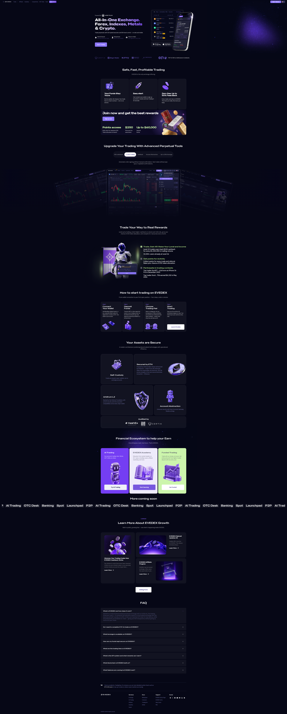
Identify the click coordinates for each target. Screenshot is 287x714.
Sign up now (108, 119)
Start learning (144, 487)
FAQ (157, 704)
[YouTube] (177, 698)
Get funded (173, 487)
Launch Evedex (176, 327)
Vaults (130, 707)
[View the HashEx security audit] (131, 424)
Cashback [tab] (140, 154)
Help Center (158, 702)
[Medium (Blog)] (180, 698)
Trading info (145, 702)
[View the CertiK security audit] (155, 424)
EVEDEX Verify (159, 700)
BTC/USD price (108, 687)
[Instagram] (184, 698)
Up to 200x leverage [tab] (166, 154)
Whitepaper (144, 697)
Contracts (144, 700)
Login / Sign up (275, 1)
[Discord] (175, 698)
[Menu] (3, 2)
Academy (131, 704)
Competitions (35, 1)
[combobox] (283, 2)
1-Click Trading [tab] (130, 154)
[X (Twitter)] (172, 698)
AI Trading (131, 700)
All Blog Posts (143, 590)
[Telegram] (170, 698)
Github (143, 704)
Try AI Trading (115, 487)
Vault (47, 1)
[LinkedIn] (182, 698)
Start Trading (101, 44)
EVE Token (41, 1)
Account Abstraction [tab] (152, 154)
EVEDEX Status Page (161, 697)
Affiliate (21, 1)
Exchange (131, 697)
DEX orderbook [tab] (118, 154)
